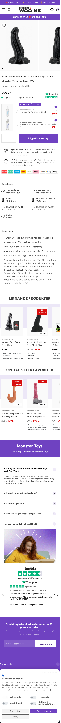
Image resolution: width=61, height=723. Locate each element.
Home (4, 77)
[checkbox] (5, 697)
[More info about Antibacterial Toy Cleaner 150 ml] (55, 106)
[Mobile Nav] (3, 10)
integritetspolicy (33, 634)
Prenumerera (45, 644)
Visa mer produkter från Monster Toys (29, 451)
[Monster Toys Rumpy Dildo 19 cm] (12, 321)
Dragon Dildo (45, 77)
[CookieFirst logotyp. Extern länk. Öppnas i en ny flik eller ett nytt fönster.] (3, 675)
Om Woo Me (6, 664)
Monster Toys (8, 86)
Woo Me (30, 11)
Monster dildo (23, 86)
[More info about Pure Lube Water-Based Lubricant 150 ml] (55, 120)
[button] (2, 68)
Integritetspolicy (49, 672)
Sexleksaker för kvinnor (19, 77)
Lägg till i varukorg (38, 138)
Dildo (35, 77)
